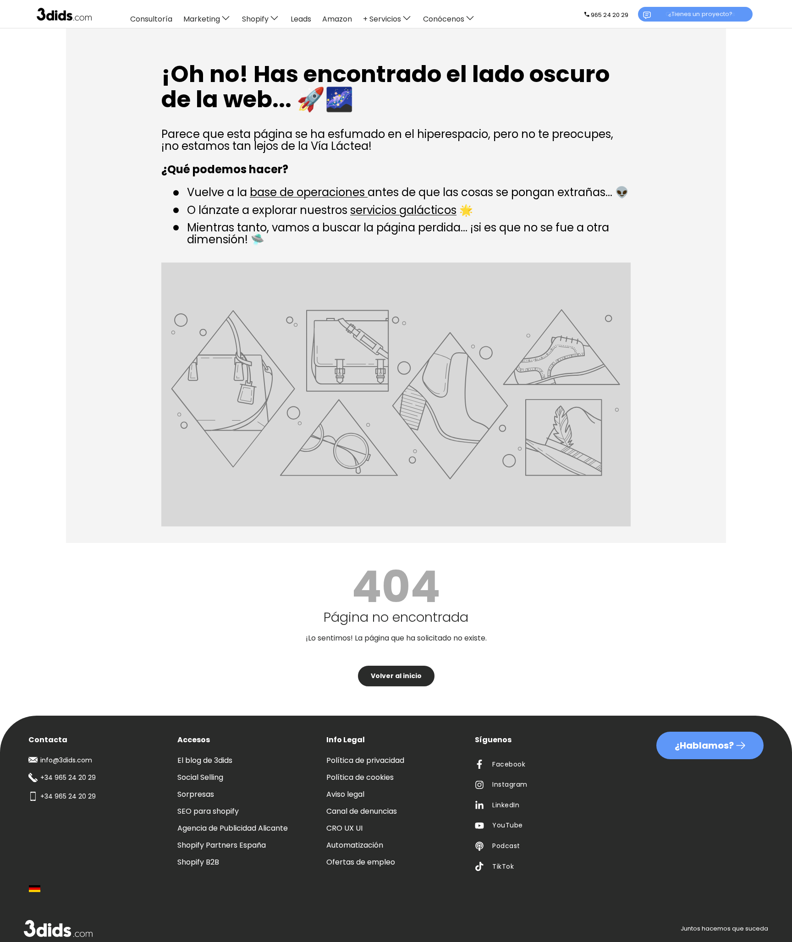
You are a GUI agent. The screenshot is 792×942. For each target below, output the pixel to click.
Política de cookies (360, 777)
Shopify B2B (198, 862)
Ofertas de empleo (360, 862)
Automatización (354, 845)
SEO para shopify (208, 811)
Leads (301, 19)
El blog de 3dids (204, 760)
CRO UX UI (344, 828)
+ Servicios (382, 18)
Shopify (255, 18)
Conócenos (443, 18)
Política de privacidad (365, 760)
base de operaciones (309, 192)
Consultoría (151, 19)
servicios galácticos (403, 210)
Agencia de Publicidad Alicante (232, 828)
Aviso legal (345, 794)
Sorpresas (195, 794)
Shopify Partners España (221, 845)
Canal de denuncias (361, 811)
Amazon (337, 19)
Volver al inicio (396, 675)
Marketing (201, 18)
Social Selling (200, 777)
